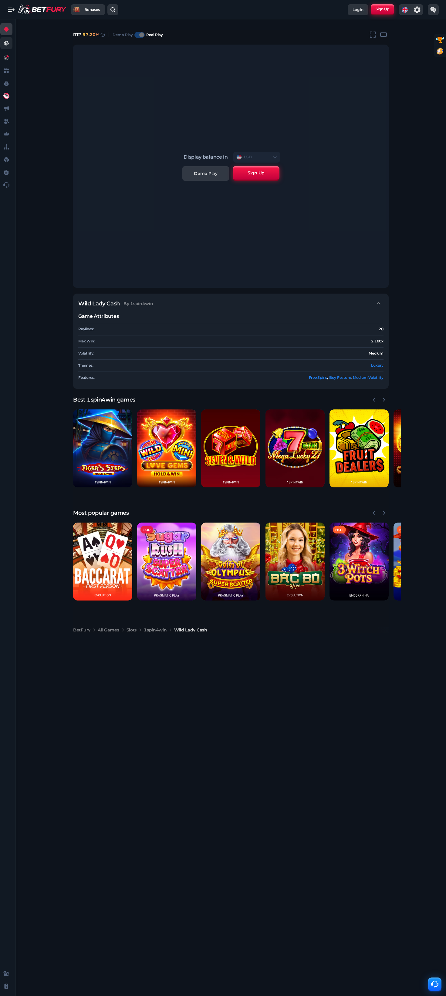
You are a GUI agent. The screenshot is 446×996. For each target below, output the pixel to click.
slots (132, 630)
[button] (102, 448)
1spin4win (155, 630)
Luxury (377, 365)
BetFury (81, 630)
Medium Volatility (368, 377)
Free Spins (318, 377)
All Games (108, 630)
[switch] (139, 35)
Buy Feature (340, 377)
